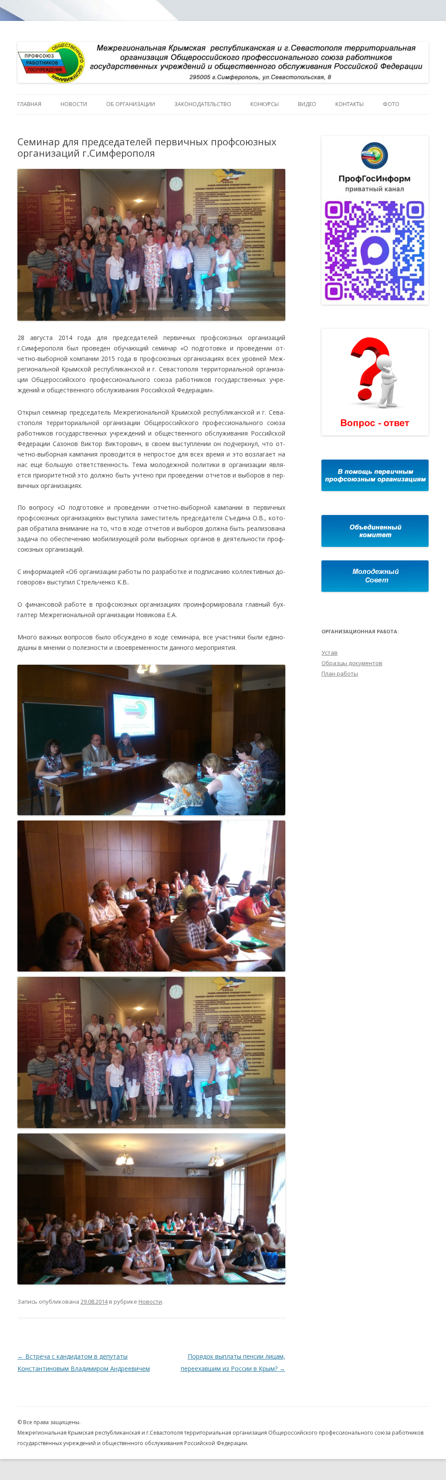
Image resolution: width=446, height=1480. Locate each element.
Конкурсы (264, 104)
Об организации (130, 104)
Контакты (349, 104)
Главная (29, 104)
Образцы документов (351, 663)
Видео (307, 104)
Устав (329, 652)
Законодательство (202, 104)
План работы (339, 673)
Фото (391, 104)
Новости (74, 104)
